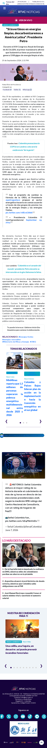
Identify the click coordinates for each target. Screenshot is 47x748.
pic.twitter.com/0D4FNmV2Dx (21, 521)
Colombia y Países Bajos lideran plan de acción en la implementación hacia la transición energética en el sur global (32, 396)
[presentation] (6, 420)
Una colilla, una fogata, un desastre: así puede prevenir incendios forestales (21, 649)
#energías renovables (11, 339)
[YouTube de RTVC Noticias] (22, 716)
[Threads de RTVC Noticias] (44, 716)
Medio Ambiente (10, 25)
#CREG (33, 342)
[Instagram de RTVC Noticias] (15, 716)
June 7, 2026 (11, 530)
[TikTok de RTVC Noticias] (30, 716)
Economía (12, 373)
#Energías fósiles (26, 337)
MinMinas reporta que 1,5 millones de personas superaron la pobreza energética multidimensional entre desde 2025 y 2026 (14, 397)
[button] (20, 422)
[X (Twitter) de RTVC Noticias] (8, 716)
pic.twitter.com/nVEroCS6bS (19, 213)
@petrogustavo (13, 200)
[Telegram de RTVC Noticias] (37, 716)
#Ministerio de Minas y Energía (15, 342)
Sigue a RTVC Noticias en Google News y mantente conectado (24, 435)
